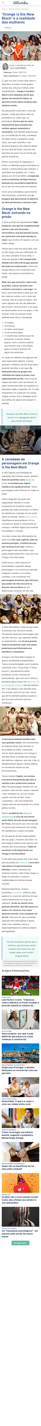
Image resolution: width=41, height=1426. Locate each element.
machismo (17, 892)
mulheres (23, 862)
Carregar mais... (20, 1243)
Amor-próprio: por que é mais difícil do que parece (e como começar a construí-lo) (17, 1036)
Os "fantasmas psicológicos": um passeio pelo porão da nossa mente (20, 1234)
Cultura (4, 9)
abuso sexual (31, 517)
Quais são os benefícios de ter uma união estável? (18, 1167)
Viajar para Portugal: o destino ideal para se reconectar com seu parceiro (19, 1070)
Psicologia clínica (9, 1099)
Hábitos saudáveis (9, 1130)
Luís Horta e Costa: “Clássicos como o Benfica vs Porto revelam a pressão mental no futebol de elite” (20, 1002)
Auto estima (7, 1031)
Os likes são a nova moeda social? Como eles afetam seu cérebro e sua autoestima (20, 1200)
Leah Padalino (20, 68)
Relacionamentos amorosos (13, 1065)
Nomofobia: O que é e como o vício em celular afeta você (18, 1102)
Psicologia (6, 997)
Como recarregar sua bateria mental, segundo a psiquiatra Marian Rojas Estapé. (17, 1135)
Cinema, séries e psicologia (18, 9)
